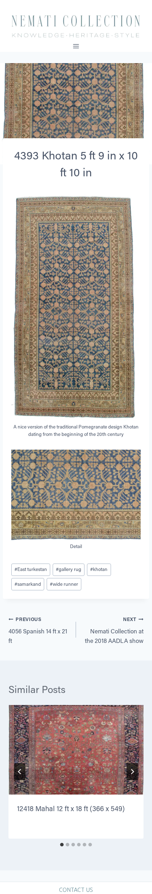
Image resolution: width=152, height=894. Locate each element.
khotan (98, 569)
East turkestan (30, 569)
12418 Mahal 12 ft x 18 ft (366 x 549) (71, 808)
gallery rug (68, 569)
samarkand (27, 584)
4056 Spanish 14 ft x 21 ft (37, 630)
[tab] (62, 844)
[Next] (132, 771)
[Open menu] (76, 46)
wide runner (64, 584)
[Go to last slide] (19, 771)
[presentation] (76, 750)
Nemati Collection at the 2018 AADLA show (114, 630)
